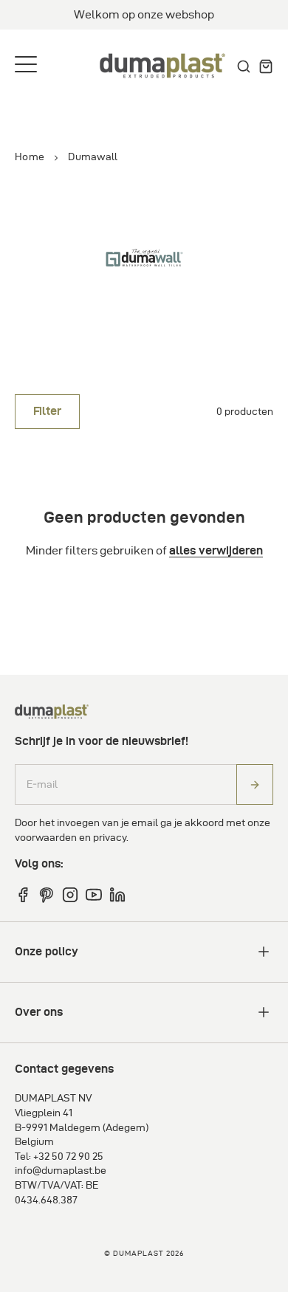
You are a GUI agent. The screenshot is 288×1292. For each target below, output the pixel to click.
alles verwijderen (216, 551)
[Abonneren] (254, 784)
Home (29, 156)
